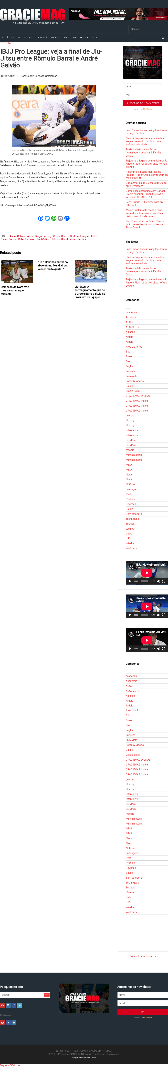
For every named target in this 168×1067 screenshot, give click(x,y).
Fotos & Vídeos (135, 381)
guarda (130, 415)
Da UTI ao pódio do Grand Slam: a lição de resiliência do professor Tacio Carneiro (145, 224)
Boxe (129, 356)
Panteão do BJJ (49, 37)
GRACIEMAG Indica (137, 400)
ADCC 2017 (132, 327)
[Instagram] (8, 1005)
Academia (131, 317)
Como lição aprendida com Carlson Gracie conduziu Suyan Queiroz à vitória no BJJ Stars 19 (146, 194)
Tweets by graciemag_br (143, 956)
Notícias (6, 43)
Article (129, 336)
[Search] (163, 37)
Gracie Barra (60, 236)
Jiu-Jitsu (131, 440)
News (129, 474)
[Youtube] (2, 1005)
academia (131, 312)
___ (128, 307)
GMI (66, 37)
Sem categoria (134, 513)
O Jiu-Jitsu (26, 37)
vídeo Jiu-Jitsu (78, 239)
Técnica (130, 523)
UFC (128, 538)
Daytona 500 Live (10, 1065)
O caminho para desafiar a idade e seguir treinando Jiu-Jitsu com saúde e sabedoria (145, 141)
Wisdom (130, 543)
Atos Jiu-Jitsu (134, 346)
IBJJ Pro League (79, 236)
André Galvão (17, 236)
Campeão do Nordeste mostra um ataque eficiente (15, 290)
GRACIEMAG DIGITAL (86, 37)
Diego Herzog (43, 236)
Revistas (131, 504)
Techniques (132, 518)
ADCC (129, 322)
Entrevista (131, 376)
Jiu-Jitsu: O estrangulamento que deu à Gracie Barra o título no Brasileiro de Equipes (90, 292)
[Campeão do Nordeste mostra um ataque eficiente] (17, 271)
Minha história (134, 454)
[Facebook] (13, 1005)
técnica (130, 528)
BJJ (128, 351)
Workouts (131, 548)
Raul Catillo (43, 239)
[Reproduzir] (130, 581)
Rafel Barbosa (26, 239)
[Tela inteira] (163, 581)
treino (129, 533)
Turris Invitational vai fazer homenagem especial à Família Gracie (143, 152)
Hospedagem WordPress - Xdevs (84, 1057)
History (130, 420)
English (130, 366)
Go (46, 994)
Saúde (129, 509)
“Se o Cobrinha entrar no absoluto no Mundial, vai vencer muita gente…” (53, 265)
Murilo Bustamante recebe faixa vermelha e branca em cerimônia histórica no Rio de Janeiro (144, 213)
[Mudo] (158, 581)
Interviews (132, 430)
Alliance (130, 331)
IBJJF (94, 236)
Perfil (129, 494)
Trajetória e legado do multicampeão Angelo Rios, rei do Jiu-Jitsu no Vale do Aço (147, 163)
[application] (147, 573)
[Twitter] (19, 1005)
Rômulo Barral (60, 239)
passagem (132, 489)
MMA (129, 464)
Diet (128, 361)
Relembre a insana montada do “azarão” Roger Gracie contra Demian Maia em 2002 (147, 175)
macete (130, 450)
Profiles (130, 499)
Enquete (130, 371)
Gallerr (129, 386)
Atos (30, 236)
